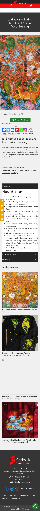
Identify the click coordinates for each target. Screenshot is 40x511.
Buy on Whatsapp (21, 120)
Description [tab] (6, 186)
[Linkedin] (12, 128)
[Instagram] (25, 128)
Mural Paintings (22, 133)
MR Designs (25, 509)
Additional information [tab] (9, 254)
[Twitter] (8, 128)
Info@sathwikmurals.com (21, 482)
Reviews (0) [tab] (6, 259)
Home (4, 133)
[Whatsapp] (21, 128)
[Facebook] (4, 128)
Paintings (11, 133)
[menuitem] (4, 495)
